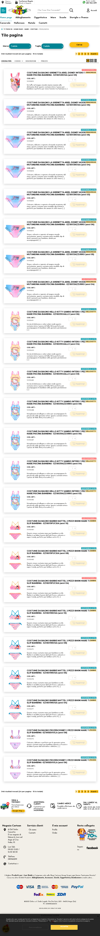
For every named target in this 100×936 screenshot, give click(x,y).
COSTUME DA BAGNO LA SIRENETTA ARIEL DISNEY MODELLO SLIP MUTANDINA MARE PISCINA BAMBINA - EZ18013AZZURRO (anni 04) (61, 283)
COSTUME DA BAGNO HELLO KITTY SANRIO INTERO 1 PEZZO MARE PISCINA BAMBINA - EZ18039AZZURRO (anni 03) (58, 492)
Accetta (64, 926)
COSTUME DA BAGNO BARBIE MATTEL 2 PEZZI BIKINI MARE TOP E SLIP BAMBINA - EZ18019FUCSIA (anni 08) (60, 552)
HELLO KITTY (91, 311)
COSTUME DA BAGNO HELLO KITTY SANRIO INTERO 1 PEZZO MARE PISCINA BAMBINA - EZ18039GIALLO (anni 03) (58, 372)
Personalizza (35, 927)
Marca (6, 46)
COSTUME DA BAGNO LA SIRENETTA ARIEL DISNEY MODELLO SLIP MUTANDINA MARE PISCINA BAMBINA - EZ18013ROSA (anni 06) (61, 103)
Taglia (38, 46)
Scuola (63, 18)
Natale (31, 23)
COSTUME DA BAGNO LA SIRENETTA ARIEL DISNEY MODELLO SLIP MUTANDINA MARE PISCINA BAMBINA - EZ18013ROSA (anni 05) (61, 133)
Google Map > (18, 811)
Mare (53, 18)
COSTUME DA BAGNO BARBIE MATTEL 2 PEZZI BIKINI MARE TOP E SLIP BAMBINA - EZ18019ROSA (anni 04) (60, 701)
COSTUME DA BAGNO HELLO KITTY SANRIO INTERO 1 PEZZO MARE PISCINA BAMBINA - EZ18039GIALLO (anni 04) (58, 343)
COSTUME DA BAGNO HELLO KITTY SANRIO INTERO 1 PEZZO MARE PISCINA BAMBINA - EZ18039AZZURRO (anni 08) (58, 402)
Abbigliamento (22, 18)
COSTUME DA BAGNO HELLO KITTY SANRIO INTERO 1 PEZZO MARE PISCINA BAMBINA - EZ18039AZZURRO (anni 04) (58, 462)
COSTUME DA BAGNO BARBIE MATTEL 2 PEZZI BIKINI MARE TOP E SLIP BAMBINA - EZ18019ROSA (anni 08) (60, 641)
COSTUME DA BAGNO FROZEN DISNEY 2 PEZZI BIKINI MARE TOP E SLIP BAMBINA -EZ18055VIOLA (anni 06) (60, 761)
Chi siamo (32, 830)
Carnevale (5, 23)
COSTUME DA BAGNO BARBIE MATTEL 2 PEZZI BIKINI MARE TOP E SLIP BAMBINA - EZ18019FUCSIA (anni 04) (60, 582)
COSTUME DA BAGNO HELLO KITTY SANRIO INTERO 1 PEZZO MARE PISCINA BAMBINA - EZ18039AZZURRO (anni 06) (58, 432)
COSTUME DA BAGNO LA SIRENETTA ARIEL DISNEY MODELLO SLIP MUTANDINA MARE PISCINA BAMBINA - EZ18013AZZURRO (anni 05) (61, 253)
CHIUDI (98, 916)
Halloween (19, 23)
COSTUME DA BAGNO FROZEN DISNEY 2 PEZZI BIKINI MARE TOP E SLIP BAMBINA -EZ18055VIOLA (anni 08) (60, 731)
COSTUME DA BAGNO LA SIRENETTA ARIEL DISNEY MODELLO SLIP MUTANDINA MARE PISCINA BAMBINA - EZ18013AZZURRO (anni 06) (61, 223)
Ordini (54, 833)
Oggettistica (40, 18)
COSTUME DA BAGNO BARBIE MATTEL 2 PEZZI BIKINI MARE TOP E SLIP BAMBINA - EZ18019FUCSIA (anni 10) (60, 522)
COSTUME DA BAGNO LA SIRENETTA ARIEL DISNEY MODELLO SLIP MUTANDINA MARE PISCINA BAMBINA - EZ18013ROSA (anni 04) (61, 163)
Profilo (54, 830)
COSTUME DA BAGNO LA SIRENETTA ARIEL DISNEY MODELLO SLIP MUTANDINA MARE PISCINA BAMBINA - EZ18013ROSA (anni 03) (61, 193)
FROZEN (93, 730)
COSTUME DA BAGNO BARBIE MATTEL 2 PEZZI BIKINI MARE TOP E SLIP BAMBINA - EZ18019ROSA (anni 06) (60, 671)
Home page (6, 18)
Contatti (43, 23)
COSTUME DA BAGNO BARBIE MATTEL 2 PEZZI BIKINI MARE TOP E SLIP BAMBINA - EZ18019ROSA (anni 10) (60, 612)
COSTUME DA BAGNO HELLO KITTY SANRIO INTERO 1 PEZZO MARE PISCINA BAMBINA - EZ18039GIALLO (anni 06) (58, 313)
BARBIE (93, 521)
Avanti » (94, 54)
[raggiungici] (87, 840)
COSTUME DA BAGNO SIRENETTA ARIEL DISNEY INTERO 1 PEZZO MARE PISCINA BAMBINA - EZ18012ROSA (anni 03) (59, 74)
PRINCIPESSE (91, 72)
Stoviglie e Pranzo (79, 18)
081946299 (12, 859)
